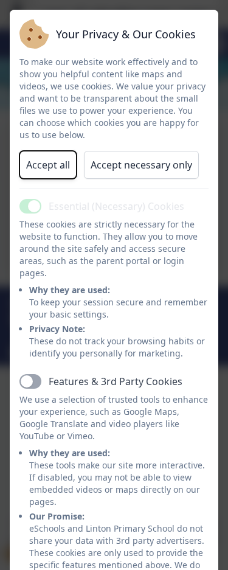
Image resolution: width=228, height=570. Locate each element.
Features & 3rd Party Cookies (115, 381)
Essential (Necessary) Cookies (116, 206)
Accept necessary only (141, 165)
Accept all (48, 165)
